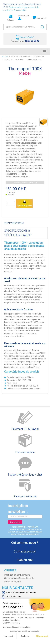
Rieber (25, 73)
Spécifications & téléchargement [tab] (18, 233)
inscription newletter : (18, 508)
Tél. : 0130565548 (13, 597)
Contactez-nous (25, 551)
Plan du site (25, 560)
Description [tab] (14, 223)
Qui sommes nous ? (24, 542)
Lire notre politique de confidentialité (16, 627)
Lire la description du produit (25, 182)
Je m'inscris (15, 522)
